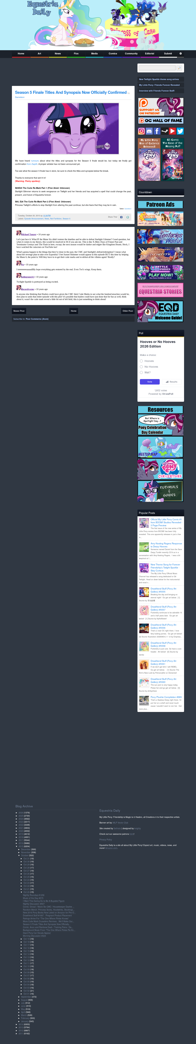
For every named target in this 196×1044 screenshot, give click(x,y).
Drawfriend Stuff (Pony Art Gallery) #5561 (163, 662)
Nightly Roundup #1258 (33, 895)
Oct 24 (27, 879)
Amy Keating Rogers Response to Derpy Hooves (166, 545)
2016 (21, 843)
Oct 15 (27, 950)
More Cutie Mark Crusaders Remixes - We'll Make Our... (48, 921)
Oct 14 (27, 953)
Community (131, 53)
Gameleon (128, 209)
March (24, 1015)
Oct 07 (27, 975)
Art (39, 53)
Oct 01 (27, 993)
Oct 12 (27, 960)
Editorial (149, 53)
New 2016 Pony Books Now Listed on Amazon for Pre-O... (49, 912)
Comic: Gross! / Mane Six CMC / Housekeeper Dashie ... (48, 906)
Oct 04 (27, 984)
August (24, 999)
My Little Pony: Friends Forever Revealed (159, 84)
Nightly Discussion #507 (34, 903)
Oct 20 (27, 892)
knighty (137, 828)
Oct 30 (27, 861)
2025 (21, 815)
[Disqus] (73, 265)
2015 (21, 846)
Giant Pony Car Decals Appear (37, 932)
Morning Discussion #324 (34, 935)
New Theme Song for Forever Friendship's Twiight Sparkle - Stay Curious (165, 567)
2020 (21, 830)
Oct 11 (27, 963)
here (132, 833)
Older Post (128, 310)
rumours (35, 160)
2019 (21, 833)
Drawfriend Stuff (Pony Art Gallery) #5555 (163, 590)
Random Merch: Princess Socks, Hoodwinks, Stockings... (49, 909)
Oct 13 (27, 957)
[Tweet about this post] (127, 217)
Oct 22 (27, 885)
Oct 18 (27, 941)
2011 (21, 1033)
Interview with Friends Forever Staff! (157, 90)
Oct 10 (27, 966)
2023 (21, 821)
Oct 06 (27, 978)
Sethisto (117, 828)
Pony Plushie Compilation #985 (166, 696)
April (23, 1012)
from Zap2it (32, 164)
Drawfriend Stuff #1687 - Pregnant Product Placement (47, 915)
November (26, 852)
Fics (76, 53)
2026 (21, 812)
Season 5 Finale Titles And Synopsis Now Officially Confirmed (71, 92)
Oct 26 (27, 873)
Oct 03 (27, 987)
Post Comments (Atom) (37, 318)
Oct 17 (27, 944)
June (23, 1005)
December (26, 849)
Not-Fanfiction (56, 218)
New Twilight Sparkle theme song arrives (159, 79)
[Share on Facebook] (121, 217)
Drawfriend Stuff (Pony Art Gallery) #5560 (163, 680)
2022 (21, 824)
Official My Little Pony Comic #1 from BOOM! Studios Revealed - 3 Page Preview (167, 522)
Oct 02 (27, 990)
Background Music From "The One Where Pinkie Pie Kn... (49, 930)
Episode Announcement (33, 218)
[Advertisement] (160, 734)
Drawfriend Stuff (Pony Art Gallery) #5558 (163, 644)
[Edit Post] (53, 215)
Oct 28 (27, 867)
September (26, 996)
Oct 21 (27, 889)
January (24, 1021)
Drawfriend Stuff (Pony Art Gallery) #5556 (163, 626)
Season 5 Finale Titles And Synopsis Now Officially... (46, 924)
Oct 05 (27, 981)
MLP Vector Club (120, 822)
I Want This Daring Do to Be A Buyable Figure (43, 900)
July (23, 1002)
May (23, 1009)
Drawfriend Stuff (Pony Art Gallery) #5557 (163, 608)
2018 (21, 837)
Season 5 (66, 218)
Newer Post (19, 310)
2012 (21, 1030)
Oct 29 (27, 864)
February (25, 1018)
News (58, 53)
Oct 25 (27, 876)
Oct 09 (27, 969)
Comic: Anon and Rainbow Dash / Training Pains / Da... (48, 927)
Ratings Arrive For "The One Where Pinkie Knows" (46, 918)
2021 (21, 827)
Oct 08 (27, 972)
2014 (21, 1024)
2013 (21, 1027)
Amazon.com (111, 848)
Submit (168, 53)
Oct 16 (27, 947)
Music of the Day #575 (33, 898)
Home (21, 53)
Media (94, 53)
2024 (21, 818)
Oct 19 (27, 938)
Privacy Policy (105, 839)
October (24, 855)
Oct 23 (27, 882)
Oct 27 (27, 870)
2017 (21, 840)
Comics (113, 53)
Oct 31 (27, 858)
